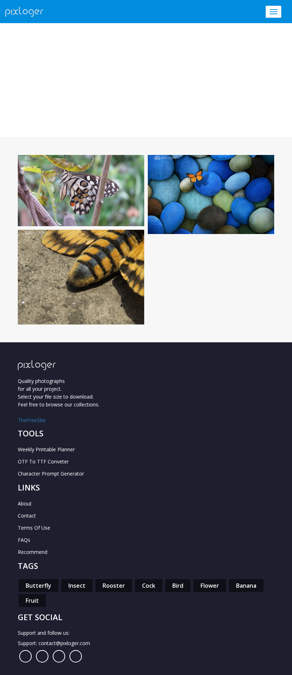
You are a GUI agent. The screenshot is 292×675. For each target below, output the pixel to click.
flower (209, 586)
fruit (32, 600)
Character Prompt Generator (51, 473)
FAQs (24, 539)
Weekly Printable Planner (46, 449)
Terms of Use (34, 527)
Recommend (32, 552)
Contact (27, 515)
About (25, 503)
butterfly (38, 586)
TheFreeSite (32, 420)
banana (246, 586)
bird (177, 586)
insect (76, 586)
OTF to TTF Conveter (43, 461)
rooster (114, 586)
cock (148, 586)
